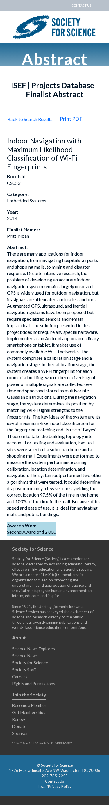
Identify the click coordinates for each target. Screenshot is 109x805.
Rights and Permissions (33, 683)
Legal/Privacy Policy (55, 786)
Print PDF (71, 119)
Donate (19, 726)
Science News (25, 655)
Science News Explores (33, 648)
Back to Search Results (30, 119)
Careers (19, 676)
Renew (18, 719)
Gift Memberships (28, 712)
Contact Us (54, 781)
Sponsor (20, 733)
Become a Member (29, 705)
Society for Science (30, 662)
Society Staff (24, 669)
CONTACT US (81, 5)
